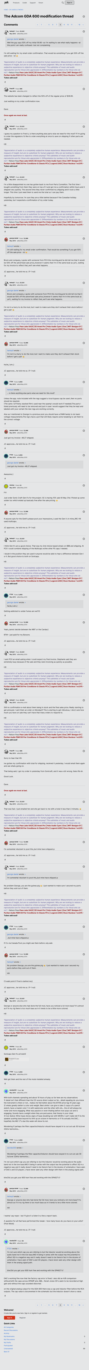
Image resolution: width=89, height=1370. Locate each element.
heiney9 (10, 246)
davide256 (11, 1148)
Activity (6, 1333)
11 (72, 25)
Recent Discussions (11, 1330)
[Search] (63, 3)
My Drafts (44, 1342)
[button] (83, 16)
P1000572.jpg (14, 1058)
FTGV (9, 1248)
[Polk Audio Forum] (6, 2)
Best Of (6, 1352)
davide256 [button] (13, 1090)
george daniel (12, 39)
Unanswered (44, 1348)
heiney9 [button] (12, 31)
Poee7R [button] (12, 88)
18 (79, 25)
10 (68, 25)
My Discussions (9, 1339)
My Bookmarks (44, 1336)
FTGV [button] (11, 381)
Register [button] (23, 1318)
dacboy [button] (12, 485)
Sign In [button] (9, 1318)
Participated (8, 1345)
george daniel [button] (14, 238)
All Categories (9, 1327)
